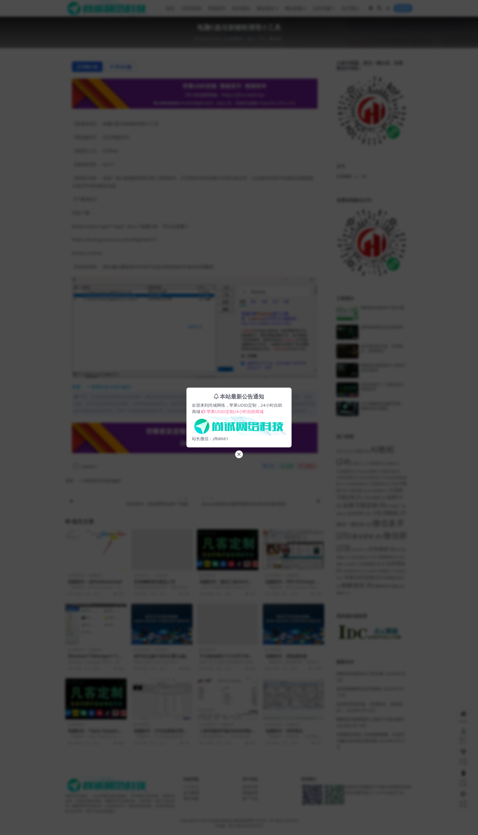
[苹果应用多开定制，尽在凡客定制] (239, 424)
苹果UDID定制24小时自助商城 (235, 411)
